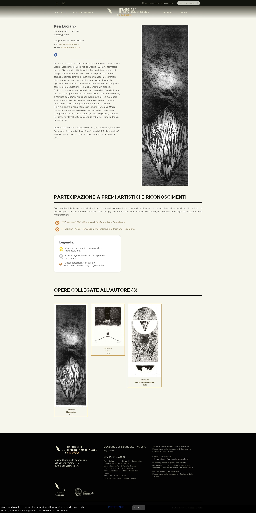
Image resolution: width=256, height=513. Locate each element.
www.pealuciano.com (69, 44)
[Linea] (108, 324)
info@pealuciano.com (71, 47)
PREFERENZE (116, 507)
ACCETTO (138, 507)
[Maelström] (71, 355)
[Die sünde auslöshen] (144, 340)
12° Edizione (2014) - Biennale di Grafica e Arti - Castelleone (93, 222)
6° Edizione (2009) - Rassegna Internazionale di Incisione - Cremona (98, 229)
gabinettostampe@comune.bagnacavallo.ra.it (170, 459)
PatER (190, 468)
